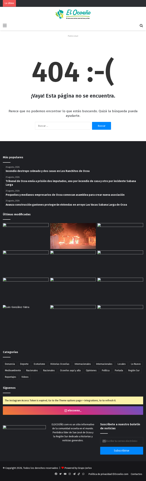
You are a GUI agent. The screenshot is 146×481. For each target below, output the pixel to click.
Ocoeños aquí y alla (70, 370)
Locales (122, 364)
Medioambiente (13, 370)
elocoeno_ (74, 410)
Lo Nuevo (136, 364)
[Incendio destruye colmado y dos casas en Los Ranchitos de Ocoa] (73, 236)
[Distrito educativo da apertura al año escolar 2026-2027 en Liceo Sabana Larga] (26, 291)
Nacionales (32, 370)
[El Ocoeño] (73, 14)
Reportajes (10, 377)
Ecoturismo (39, 364)
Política (106, 370)
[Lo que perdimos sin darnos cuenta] (26, 318)
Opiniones (91, 370)
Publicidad (73, 36)
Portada (119, 370)
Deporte (24, 364)
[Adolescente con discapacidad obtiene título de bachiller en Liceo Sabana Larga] (73, 318)
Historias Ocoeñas (59, 364)
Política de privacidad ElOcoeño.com (108, 474)
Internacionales (83, 364)
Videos (25, 377)
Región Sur (134, 370)
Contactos (136, 474)
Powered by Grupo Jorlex (78, 468)
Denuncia (10, 364)
